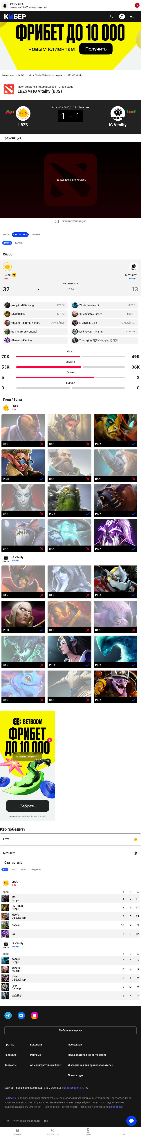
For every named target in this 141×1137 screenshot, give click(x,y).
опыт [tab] (13, 870)
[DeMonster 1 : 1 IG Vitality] (133, 112)
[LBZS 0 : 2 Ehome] (6, 112)
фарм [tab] (23, 870)
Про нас (9, 1044)
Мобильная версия (70, 1030)
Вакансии (36, 1044)
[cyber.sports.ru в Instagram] (35, 1016)
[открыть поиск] (111, 16)
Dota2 (21, 75)
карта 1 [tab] (7, 243)
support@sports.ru (73, 1087)
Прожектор (75, 1044)
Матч (6, 234)
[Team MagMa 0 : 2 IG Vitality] (127, 111)
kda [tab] (5, 870)
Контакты (10, 1065)
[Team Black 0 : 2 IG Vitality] (134, 111)
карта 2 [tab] (18, 243)
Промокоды (75, 1075)
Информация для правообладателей (90, 1065)
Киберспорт (7, 75)
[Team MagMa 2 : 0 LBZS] (10, 112)
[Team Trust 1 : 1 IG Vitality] (131, 112)
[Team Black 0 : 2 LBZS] (8, 111)
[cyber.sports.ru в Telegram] (8, 1016)
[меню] (132, 16)
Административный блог (45, 1065)
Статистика (20, 234)
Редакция (10, 1054)
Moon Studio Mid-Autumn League (45, 75)
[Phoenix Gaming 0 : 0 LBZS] (11, 112)
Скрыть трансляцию (74, 221)
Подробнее (115, 1106)
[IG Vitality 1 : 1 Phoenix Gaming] (129, 112)
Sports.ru (13, 1098)
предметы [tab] (36, 870)
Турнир (36, 234)
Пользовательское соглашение (87, 1054)
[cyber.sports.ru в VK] (22, 1016)
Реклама (35, 1054)
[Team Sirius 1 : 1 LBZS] (13, 112)
